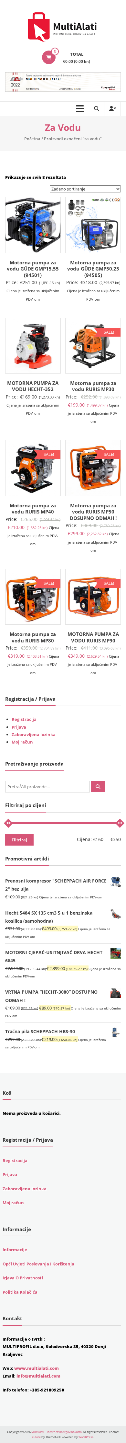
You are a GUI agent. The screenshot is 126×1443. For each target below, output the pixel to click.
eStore (36, 1437)
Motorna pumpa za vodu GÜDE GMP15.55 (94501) (33, 268)
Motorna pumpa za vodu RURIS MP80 (33, 637)
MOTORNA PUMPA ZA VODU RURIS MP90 (93, 637)
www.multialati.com (36, 1368)
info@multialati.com (38, 1376)
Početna (32, 139)
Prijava (19, 727)
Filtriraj (19, 840)
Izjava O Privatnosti (23, 1278)
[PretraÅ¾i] (98, 786)
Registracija (24, 719)
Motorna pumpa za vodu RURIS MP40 (33, 508)
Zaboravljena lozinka (34, 734)
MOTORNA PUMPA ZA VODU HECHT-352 (32, 386)
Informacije (15, 1250)
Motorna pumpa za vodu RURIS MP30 (93, 386)
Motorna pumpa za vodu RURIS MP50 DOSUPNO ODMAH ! (93, 511)
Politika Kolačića (20, 1292)
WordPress (86, 1437)
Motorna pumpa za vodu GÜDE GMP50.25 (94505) (93, 268)
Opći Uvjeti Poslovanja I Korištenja (38, 1264)
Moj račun (22, 742)
